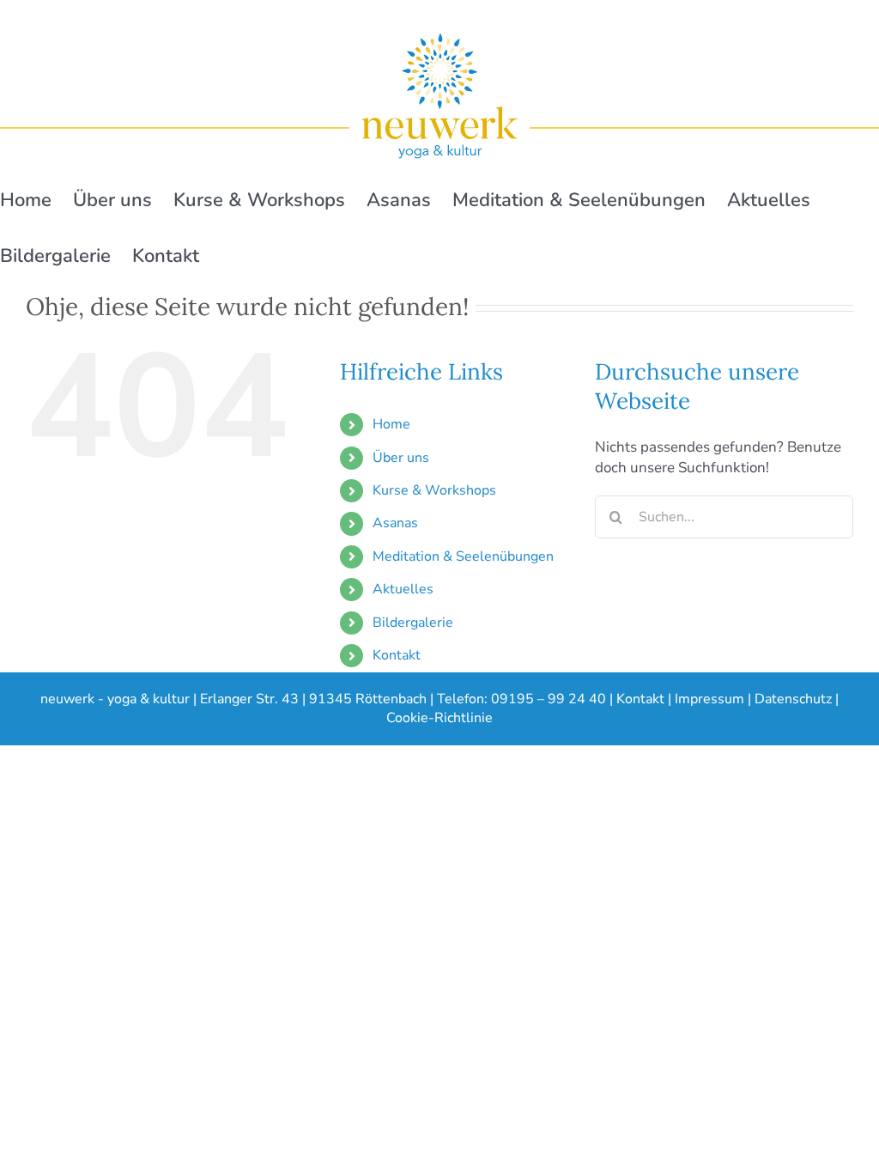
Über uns (401, 457)
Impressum (709, 699)
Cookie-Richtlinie (439, 717)
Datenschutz (793, 699)
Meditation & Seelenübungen (463, 556)
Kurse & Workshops (434, 490)
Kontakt (397, 655)
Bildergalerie (413, 622)
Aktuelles (403, 589)
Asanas (395, 523)
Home (391, 424)
